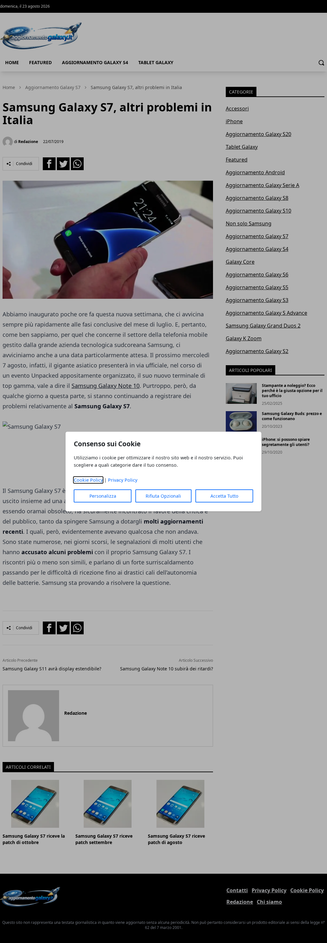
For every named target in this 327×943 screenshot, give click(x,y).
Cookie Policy (88, 480)
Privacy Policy (122, 480)
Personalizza (102, 496)
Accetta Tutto (224, 496)
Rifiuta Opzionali (163, 496)
